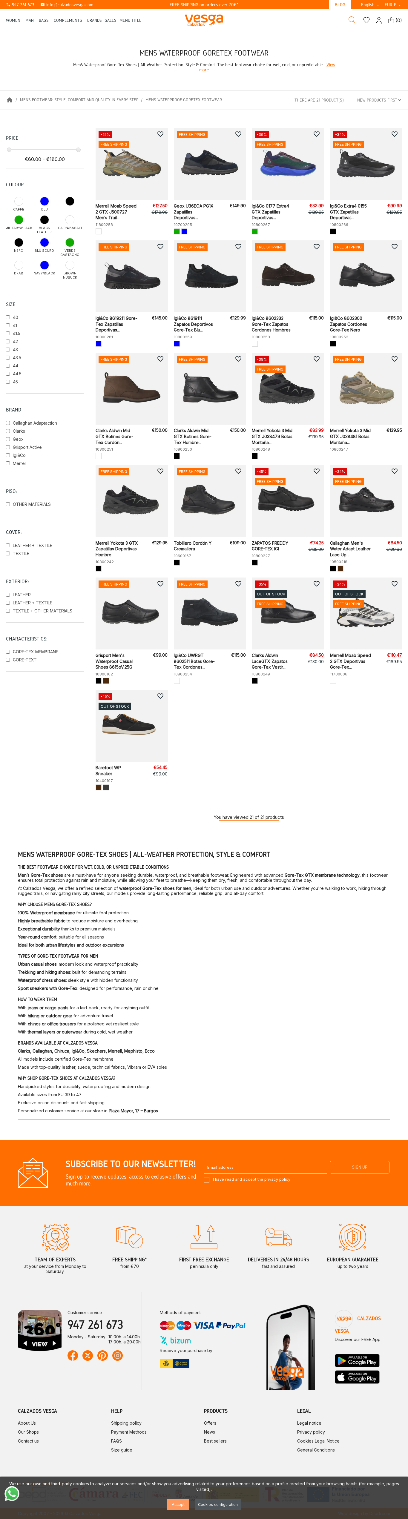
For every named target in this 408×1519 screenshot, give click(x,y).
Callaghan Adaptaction (35, 423)
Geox (18, 439)
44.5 (17, 373)
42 (15, 341)
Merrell (20, 463)
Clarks (19, 431)
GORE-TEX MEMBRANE (35, 651)
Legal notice (309, 1423)
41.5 (16, 333)
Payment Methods (129, 1431)
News (209, 1431)
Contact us (28, 1440)
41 (15, 325)
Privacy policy (311, 1431)
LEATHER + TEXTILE (32, 545)
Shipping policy (126, 1423)
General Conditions (316, 1449)
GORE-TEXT (25, 659)
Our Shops (28, 1431)
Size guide (121, 1449)
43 (15, 349)
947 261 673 (20, 4)
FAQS (116, 1440)
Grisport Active (27, 447)
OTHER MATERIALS (32, 504)
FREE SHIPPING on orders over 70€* (204, 4)
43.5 (17, 357)
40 (15, 317)
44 (15, 365)
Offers (210, 1423)
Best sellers (215, 1440)
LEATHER (22, 594)
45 (15, 381)
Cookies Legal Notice (318, 1440)
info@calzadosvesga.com (66, 4)
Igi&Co (19, 455)
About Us (27, 1423)
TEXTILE (21, 553)
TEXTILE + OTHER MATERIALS (42, 610)
